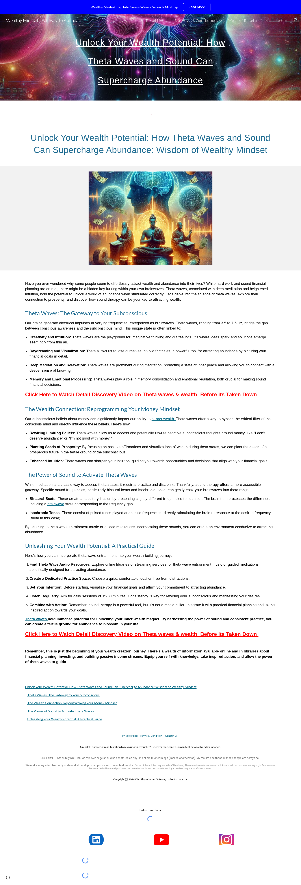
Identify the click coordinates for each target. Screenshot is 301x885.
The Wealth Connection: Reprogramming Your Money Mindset (72, 703)
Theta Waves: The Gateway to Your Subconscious (63, 695)
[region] (150, 7)
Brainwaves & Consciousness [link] (196, 20)
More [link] (279, 20)
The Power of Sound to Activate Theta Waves (60, 711)
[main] (150, 57)
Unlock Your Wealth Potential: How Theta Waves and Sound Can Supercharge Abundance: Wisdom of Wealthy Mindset (111, 687)
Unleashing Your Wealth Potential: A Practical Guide (64, 719)
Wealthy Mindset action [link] (246, 20)
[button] (295, 20)
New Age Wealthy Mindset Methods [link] (142, 20)
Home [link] (100, 20)
